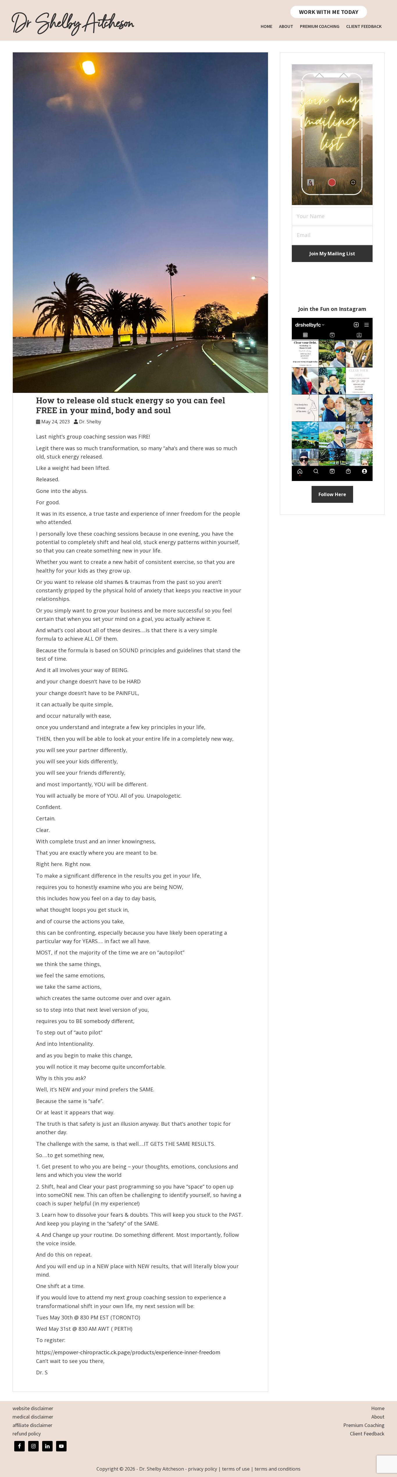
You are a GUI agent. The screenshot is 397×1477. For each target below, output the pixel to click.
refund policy (26, 1433)
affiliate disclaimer (32, 1425)
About (378, 1416)
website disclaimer (32, 1408)
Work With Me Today (328, 11)
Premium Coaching (364, 1425)
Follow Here (332, 494)
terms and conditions (278, 1469)
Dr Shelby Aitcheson (72, 23)
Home (378, 1408)
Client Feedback (367, 1433)
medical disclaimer (32, 1416)
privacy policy (202, 1469)
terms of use (236, 1469)
